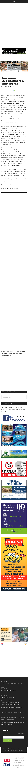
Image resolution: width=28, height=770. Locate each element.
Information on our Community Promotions (11, 707)
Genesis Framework (9, 750)
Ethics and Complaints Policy (12, 704)
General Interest (15, 188)
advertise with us (9, 706)
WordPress (17, 750)
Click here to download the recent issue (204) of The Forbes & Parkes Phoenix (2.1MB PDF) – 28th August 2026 (14, 353)
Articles (9, 188)
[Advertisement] (14, 24)
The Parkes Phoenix (6, 407)
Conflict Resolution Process (12, 702)
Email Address (7, 735)
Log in (22, 750)
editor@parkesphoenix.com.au (8, 690)
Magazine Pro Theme (18, 748)
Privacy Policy (9, 700)
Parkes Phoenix (14, 51)
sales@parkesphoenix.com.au (8, 697)
